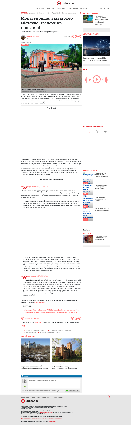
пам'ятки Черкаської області (36, 330)
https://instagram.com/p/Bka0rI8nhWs (34, 276)
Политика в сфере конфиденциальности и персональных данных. (47, 418)
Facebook (38, 322)
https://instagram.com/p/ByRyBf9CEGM (35, 187)
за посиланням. (39, 302)
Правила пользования (26, 418)
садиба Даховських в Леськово (60, 330)
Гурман (69, 8)
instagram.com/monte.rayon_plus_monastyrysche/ (34, 91)
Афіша (75, 8)
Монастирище (31, 332)
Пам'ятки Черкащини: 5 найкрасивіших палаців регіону (35, 367)
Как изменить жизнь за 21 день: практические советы (102, 210)
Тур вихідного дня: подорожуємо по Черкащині (64, 367)
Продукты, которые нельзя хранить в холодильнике (101, 186)
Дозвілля (83, 8)
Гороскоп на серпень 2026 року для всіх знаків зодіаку (95, 59)
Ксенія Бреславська (33, 36)
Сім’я (53, 8)
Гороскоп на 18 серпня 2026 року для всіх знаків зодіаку (102, 237)
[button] (104, 8)
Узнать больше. (52, 421)
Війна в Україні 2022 (53, 13)
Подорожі (61, 8)
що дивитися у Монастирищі (50, 332)
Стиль (48, 8)
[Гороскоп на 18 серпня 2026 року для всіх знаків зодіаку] (88, 239)
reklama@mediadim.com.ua (46, 412)
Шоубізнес (40, 8)
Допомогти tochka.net (36, 13)
